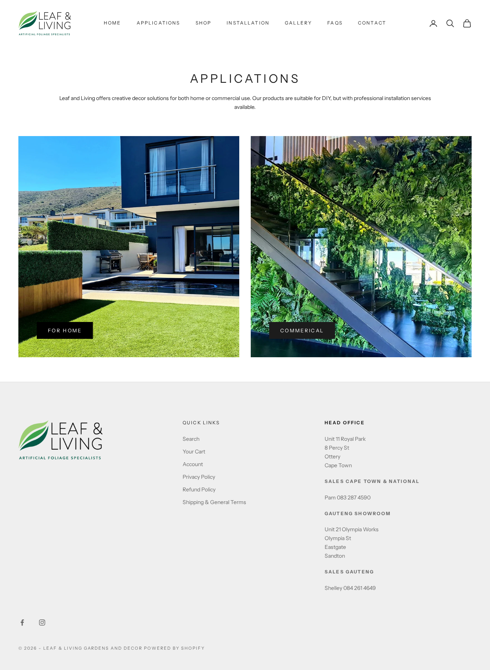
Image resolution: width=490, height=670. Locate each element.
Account (193, 464)
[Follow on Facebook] (22, 622)
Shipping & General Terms (214, 502)
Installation (248, 23)
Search (191, 438)
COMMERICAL (302, 330)
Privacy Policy (199, 476)
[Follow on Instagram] (42, 622)
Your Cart (194, 451)
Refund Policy (199, 489)
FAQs (335, 23)
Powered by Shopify (174, 648)
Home (112, 23)
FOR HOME (65, 330)
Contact (372, 23)
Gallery (298, 23)
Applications (158, 23)
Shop (204, 23)
